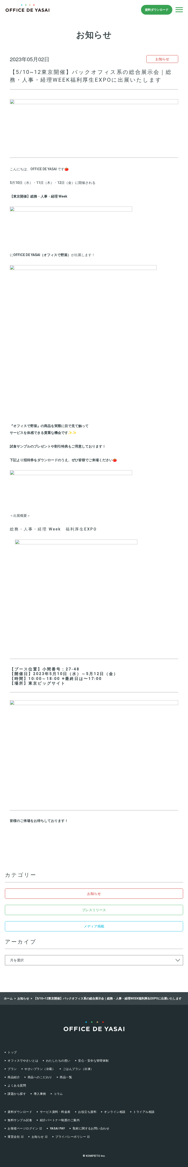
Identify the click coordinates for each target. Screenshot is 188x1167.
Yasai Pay (57, 1128)
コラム (58, 1094)
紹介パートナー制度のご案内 (60, 1120)
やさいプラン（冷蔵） (39, 1069)
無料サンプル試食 (20, 1120)
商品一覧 (66, 1077)
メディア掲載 (94, 926)
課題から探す (17, 1094)
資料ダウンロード (156, 9)
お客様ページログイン (23, 1128)
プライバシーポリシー (70, 1136)
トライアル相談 (143, 1112)
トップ (12, 1052)
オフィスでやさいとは (23, 1060)
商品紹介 (14, 1077)
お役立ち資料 (87, 1112)
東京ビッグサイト (47, 683)
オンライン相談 (114, 1112)
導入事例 (40, 1094)
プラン (12, 1069)
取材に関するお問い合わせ (91, 1128)
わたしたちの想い (58, 1060)
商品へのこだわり (40, 1077)
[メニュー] (179, 10)
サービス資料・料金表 (55, 1112)
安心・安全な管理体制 (93, 1060)
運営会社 (14, 1136)
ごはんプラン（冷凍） (78, 1069)
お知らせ (94, 894)
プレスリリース (94, 910)
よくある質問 (17, 1085)
